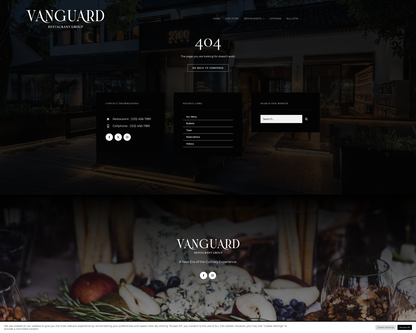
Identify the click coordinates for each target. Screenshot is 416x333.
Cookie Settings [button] (385, 327)
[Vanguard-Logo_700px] (65, 7)
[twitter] (118, 137)
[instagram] (127, 137)
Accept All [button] (404, 327)
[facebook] (109, 137)
